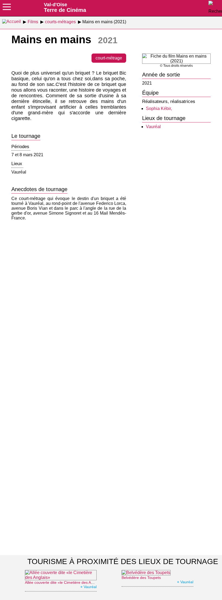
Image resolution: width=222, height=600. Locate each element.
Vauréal (153, 126)
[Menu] (7, 8)
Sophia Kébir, (159, 108)
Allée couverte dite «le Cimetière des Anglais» (64, 582)
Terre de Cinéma (65, 7)
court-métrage (109, 58)
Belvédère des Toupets (141, 577)
